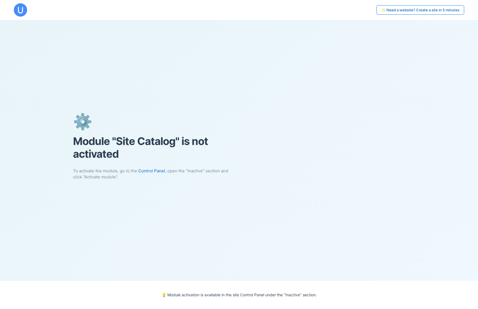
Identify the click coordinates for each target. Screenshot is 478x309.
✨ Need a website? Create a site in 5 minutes (420, 10)
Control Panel (151, 170)
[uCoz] (20, 10)
